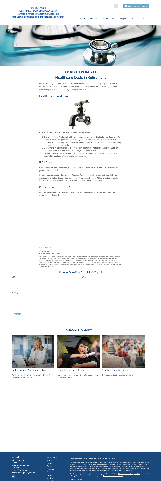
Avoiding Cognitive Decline (115, 370)
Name (14, 276)
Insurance (50, 469)
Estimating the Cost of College (72, 370)
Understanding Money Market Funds (30, 370)
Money (49, 475)
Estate (49, 466)
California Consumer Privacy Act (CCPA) (129, 474)
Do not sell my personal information (113, 476)
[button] (82, 18)
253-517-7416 (22, 460)
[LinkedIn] (116, 6)
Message (15, 292)
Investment (51, 463)
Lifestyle (50, 478)
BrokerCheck (111, 458)
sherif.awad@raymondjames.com (24, 472)
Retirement (51, 460)
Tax (48, 472)
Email (84, 276)
